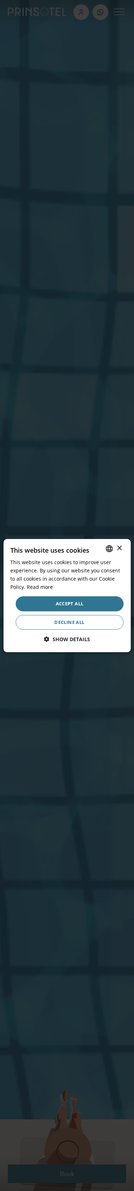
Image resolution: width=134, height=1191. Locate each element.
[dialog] (66, 595)
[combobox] (109, 548)
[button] (67, 639)
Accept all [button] (70, 603)
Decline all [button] (69, 622)
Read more (40, 587)
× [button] (119, 548)
